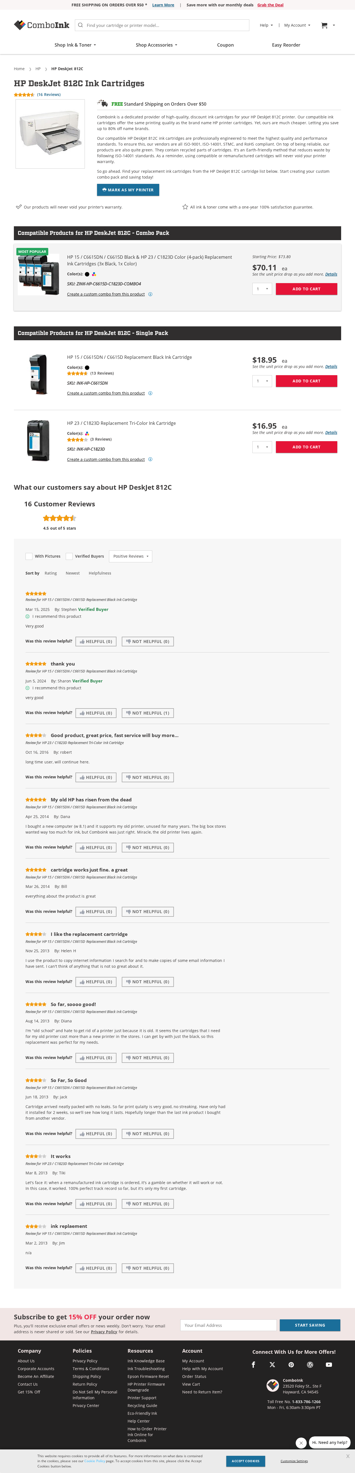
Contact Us (28, 1384)
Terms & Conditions (91, 1368)
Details (331, 274)
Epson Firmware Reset (148, 1376)
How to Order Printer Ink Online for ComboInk (147, 1434)
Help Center (139, 1421)
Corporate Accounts (36, 1368)
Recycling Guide (142, 1405)
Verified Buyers (89, 556)
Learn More (163, 4)
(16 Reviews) (48, 94)
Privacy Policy (104, 1331)
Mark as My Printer (130, 189)
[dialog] (177, 1461)
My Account (193, 1360)
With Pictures (47, 556)
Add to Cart (315, 288)
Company (29, 1351)
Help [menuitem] (264, 25)
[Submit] (80, 25)
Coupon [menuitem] (225, 45)
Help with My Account (202, 1368)
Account (192, 1351)
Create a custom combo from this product (106, 294)
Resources (140, 1351)
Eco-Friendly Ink (142, 1413)
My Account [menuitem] (295, 25)
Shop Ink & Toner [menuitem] (73, 45)
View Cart (191, 1384)
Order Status (194, 1376)
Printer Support (142, 1397)
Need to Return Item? (202, 1392)
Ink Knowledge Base (146, 1360)
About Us (26, 1360)
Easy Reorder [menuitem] (286, 45)
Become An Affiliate (36, 1376)
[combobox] (162, 25)
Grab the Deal (270, 4)
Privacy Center (86, 1405)
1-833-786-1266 (306, 1401)
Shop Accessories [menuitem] (154, 45)
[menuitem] (328, 25)
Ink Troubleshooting (146, 1368)
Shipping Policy (87, 1376)
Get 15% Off (29, 1392)
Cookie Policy (94, 1461)
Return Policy (85, 1384)
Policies (82, 1351)
